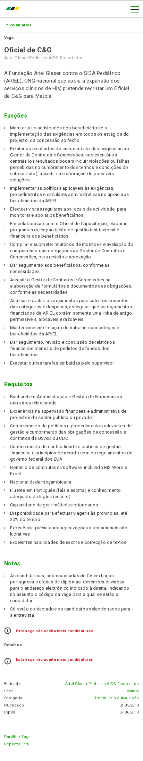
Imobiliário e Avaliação (117, 698)
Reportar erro (16, 744)
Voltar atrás (21, 25)
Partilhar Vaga (17, 737)
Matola (132, 691)
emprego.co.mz (14, 9)
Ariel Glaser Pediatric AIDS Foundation (102, 684)
